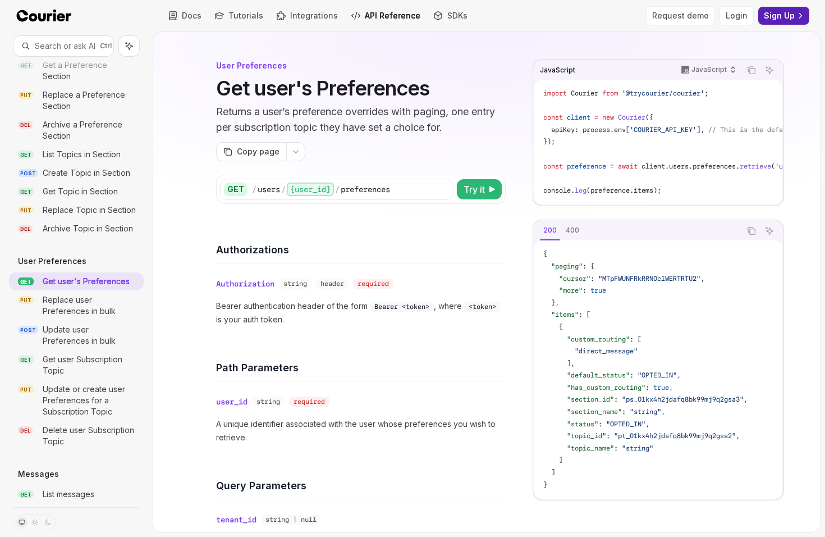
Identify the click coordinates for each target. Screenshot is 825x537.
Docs (191, 15)
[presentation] (76, 281)
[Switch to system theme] (21, 522)
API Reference (392, 15)
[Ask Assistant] (769, 70)
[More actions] (295, 151)
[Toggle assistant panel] (129, 46)
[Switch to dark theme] (47, 522)
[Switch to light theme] (34, 522)
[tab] (550, 230)
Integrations (314, 15)
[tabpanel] (658, 369)
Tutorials (245, 15)
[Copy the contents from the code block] (751, 70)
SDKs (457, 15)
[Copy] (443, 189)
